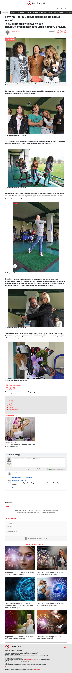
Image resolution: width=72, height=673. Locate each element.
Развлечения (42, 12)
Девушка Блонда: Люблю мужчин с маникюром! (20, 445)
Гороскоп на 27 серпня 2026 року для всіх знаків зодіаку (19, 573)
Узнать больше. (36, 669)
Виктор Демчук (16, 31)
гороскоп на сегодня (36, 510)
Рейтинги (35, 12)
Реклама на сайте (12, 531)
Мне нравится (28, 477)
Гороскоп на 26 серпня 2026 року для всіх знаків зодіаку (51, 573)
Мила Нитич (13, 407)
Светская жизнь (21, 12)
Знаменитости (5, 12)
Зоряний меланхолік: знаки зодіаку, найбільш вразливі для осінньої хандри (19, 605)
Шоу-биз (12, 403)
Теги (8, 506)
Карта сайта (10, 528)
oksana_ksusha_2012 (18, 480)
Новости (13, 12)
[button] (61, 8)
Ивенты (29, 12)
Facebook (23, 392)
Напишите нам (11, 523)
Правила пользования (10, 666)
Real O (11, 405)
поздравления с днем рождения (33, 512)
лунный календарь (52, 510)
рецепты (52, 512)
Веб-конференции (53, 12)
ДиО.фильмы (13, 409)
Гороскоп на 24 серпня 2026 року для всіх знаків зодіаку (19, 637)
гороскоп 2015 (20, 510)
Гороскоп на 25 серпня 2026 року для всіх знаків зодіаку (51, 604)
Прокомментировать (17, 477)
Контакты (9, 526)
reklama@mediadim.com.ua (30, 659)
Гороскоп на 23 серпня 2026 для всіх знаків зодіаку (51, 637)
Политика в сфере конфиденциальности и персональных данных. (31, 666)
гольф (11, 401)
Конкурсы (61, 12)
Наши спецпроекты (12, 534)
